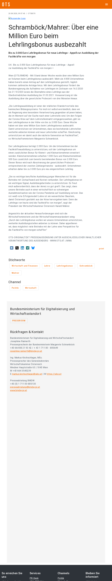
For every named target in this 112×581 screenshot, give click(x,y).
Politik (61, 578)
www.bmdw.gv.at (18, 390)
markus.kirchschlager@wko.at (27, 374)
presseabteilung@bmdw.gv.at (25, 387)
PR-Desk (34, 578)
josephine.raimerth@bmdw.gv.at (26, 351)
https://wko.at (54, 374)
